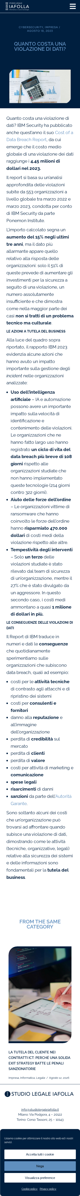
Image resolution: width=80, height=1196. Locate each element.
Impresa (51, 27)
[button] (73, 6)
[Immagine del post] (40, 994)
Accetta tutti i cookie (40, 1154)
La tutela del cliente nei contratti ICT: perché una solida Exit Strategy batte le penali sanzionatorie (39, 1060)
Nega (40, 1166)
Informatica (27, 1077)
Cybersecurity (31, 27)
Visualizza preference (40, 1178)
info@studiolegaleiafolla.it (40, 1110)
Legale (40, 1077)
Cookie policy (30, 1188)
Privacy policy (48, 1188)
